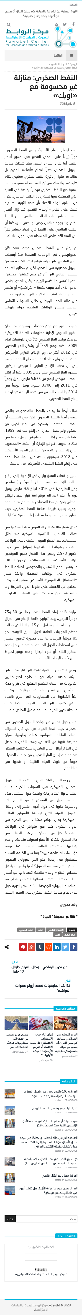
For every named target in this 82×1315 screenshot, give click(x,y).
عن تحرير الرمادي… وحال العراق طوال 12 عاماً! (39, 967)
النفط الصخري (26, 929)
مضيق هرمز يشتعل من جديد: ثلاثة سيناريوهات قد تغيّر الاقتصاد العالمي (17, 1040)
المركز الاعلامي (59, 64)
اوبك (57, 934)
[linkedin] (57, 947)
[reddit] (48, 947)
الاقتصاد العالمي (56, 929)
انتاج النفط (69, 934)
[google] (31, 947)
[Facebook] (73, 24)
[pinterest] (23, 947)
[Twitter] (65, 24)
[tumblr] (40, 947)
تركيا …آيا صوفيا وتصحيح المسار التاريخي (54, 1108)
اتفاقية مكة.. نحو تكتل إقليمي (59, 1175)
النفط (40, 929)
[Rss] (56, 24)
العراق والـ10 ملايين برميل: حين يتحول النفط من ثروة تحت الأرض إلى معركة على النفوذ (50, 1094)
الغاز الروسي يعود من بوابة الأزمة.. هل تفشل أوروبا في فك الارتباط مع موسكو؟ (48, 1190)
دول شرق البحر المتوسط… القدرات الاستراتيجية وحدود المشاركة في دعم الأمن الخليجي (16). (50, 1161)
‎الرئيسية (73, 64)
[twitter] (65, 947)
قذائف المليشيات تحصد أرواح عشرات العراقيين (43, 985)
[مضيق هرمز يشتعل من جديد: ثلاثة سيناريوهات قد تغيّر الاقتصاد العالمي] (16, 1023)
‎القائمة (58, 55)
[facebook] (73, 947)
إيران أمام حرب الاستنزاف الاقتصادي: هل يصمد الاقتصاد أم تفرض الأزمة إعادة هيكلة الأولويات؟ (41, 1044)
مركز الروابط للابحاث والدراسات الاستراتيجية (40, 1274)
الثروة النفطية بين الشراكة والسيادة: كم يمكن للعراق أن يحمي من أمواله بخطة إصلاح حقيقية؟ (66, 1042)
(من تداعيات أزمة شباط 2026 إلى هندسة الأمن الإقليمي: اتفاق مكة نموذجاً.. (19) (50, 1123)
